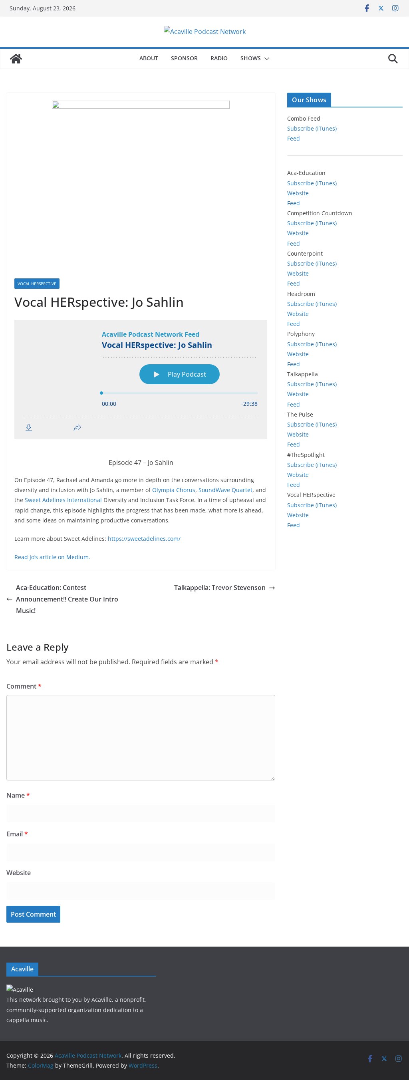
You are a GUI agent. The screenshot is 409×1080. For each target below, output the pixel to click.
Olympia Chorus (173, 490)
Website (18, 872)
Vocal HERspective (37, 283)
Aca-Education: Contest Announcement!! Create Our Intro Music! (67, 599)
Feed (293, 138)
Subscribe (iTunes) (312, 128)
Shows (250, 58)
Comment (24, 686)
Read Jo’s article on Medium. (52, 557)
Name (18, 795)
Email (17, 834)
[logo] (19, 989)
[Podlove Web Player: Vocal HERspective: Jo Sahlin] (140, 379)
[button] (265, 59)
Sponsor (184, 58)
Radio (219, 58)
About (148, 58)
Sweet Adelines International (63, 500)
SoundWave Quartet (225, 490)
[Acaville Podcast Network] (16, 58)
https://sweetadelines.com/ (144, 538)
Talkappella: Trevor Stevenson (220, 587)
